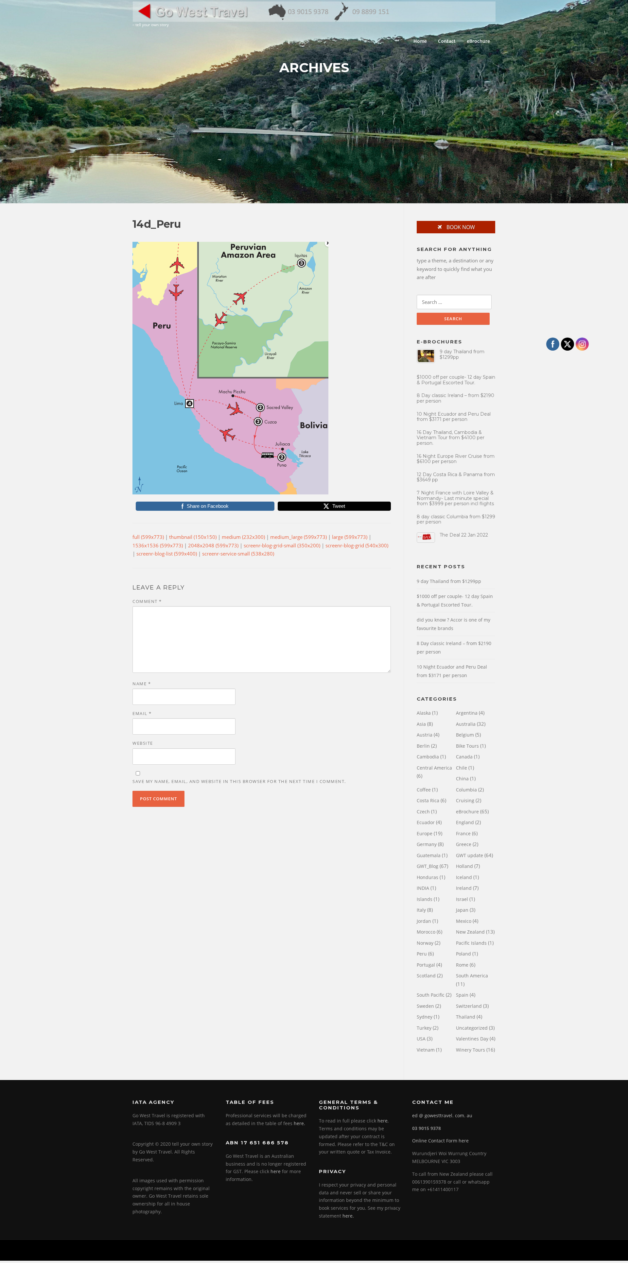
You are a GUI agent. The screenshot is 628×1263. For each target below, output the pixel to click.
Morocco (426, 932)
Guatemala (429, 855)
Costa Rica (428, 800)
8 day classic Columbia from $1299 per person (456, 519)
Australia (466, 724)
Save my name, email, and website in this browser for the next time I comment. (239, 781)
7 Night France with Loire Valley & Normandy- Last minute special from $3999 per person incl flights (455, 498)
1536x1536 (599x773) (157, 545)
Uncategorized (472, 1028)
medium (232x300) (243, 537)
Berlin (423, 746)
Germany (427, 844)
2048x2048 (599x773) (213, 545)
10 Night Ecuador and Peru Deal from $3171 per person (454, 417)
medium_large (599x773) (298, 537)
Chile (461, 768)
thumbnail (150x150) (193, 537)
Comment (147, 601)
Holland (464, 866)
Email (142, 713)
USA (421, 1039)
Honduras (427, 877)
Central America (434, 768)
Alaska (424, 713)
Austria (424, 735)
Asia (421, 724)
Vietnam (426, 1050)
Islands (424, 899)
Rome (462, 965)
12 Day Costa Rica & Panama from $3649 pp (456, 477)
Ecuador (426, 822)
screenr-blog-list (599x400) (166, 553)
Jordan (424, 921)
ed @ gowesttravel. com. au (442, 1115)
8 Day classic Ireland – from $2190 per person (455, 398)
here (275, 1171)
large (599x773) (349, 537)
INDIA (423, 888)
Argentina (467, 713)
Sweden (425, 1006)
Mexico (463, 921)
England (465, 822)
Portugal (426, 965)
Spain (462, 995)
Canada (464, 757)
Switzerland (469, 1006)
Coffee (424, 790)
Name (141, 684)
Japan (462, 910)
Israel (462, 899)
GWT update (469, 855)
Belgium (465, 735)
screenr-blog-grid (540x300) (356, 545)
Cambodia (428, 757)
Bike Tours (467, 746)
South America (472, 975)
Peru (422, 954)
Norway (425, 943)
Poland (463, 954)
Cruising (465, 800)
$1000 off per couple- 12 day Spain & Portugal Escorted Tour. (456, 380)
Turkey (424, 1028)
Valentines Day (472, 1039)
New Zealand (470, 932)
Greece (463, 844)
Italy (421, 910)
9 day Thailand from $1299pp (462, 354)
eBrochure (478, 41)
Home (420, 41)
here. (299, 1123)
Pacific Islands (471, 943)
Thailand (465, 1017)
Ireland (464, 888)
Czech (423, 811)
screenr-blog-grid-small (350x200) (282, 545)
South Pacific (431, 995)
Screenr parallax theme (440, 1250)
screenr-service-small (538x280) (238, 553)
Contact (447, 41)
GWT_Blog (427, 866)
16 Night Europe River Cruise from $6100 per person (456, 459)
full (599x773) (148, 537)
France (463, 833)
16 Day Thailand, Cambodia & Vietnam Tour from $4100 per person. (450, 437)
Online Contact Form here (440, 1141)
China (462, 778)
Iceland (464, 877)
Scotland (426, 975)
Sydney (424, 1017)
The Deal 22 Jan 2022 (464, 535)
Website (142, 743)
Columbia (466, 790)
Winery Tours (470, 1050)
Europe (424, 833)
